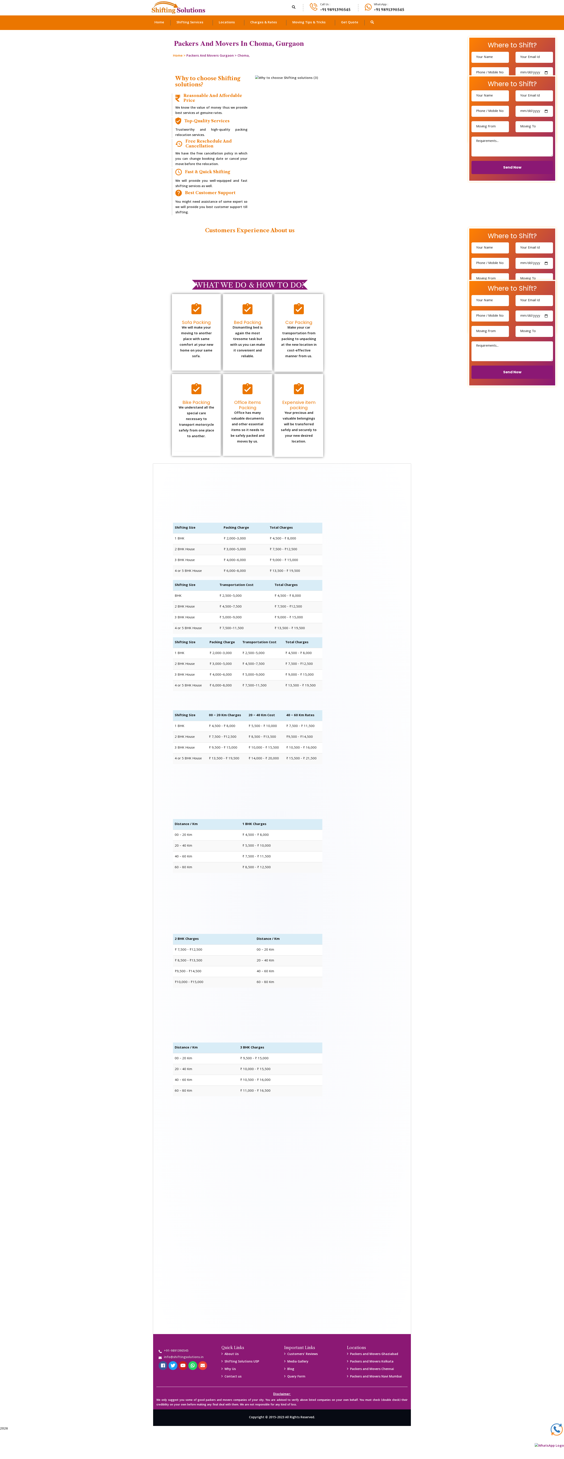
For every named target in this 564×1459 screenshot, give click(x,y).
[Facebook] (163, 1365)
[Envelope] (202, 1365)
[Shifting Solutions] (178, 7)
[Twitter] (173, 1365)
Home (178, 56)
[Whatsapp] (192, 1365)
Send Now (512, 167)
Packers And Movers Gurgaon (210, 56)
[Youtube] (182, 1365)
